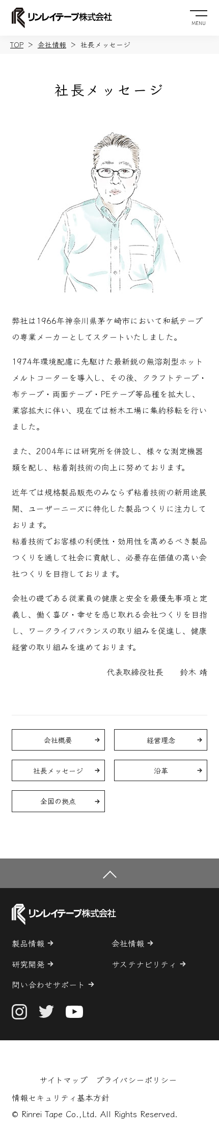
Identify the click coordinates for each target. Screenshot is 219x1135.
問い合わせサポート (48, 984)
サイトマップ (63, 1079)
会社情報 (52, 44)
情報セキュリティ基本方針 (61, 1097)
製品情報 (28, 943)
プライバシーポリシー (136, 1079)
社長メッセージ (58, 770)
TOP (16, 44)
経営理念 (161, 740)
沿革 (161, 770)
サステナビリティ (144, 964)
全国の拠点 (58, 801)
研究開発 (28, 964)
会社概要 (58, 740)
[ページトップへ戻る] (109, 873)
